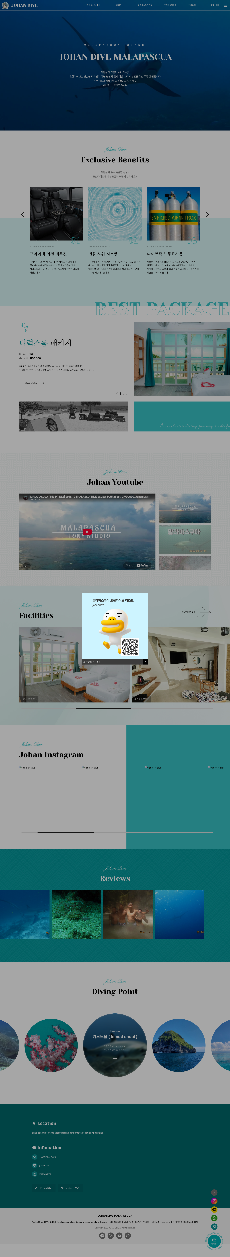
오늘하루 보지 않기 (93, 662)
